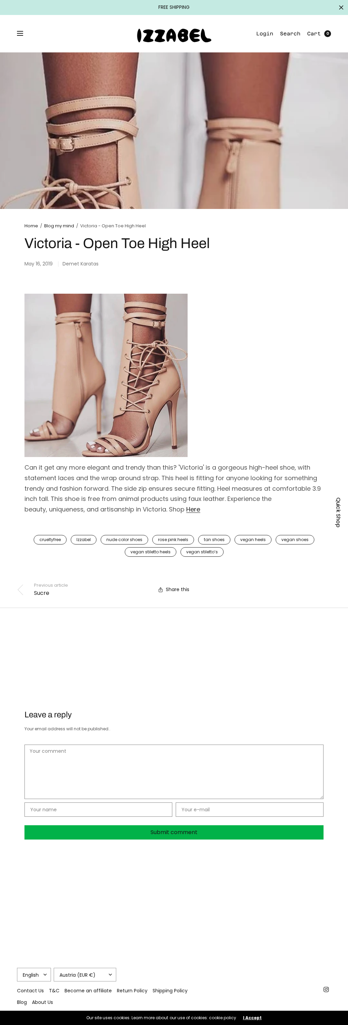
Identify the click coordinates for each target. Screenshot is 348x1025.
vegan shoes (295, 539)
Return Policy (132, 990)
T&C (54, 990)
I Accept (252, 1018)
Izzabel (83, 539)
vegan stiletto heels (150, 552)
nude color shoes (124, 539)
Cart (314, 33)
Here (193, 509)
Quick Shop (338, 512)
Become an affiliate (88, 990)
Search (290, 33)
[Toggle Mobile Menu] (24, 33)
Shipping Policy (170, 990)
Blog (22, 1002)
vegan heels (253, 539)
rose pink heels (173, 539)
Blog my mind (59, 226)
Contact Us (30, 990)
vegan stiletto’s (202, 552)
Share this (177, 589)
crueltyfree (50, 539)
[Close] (341, 7)
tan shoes (214, 539)
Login (264, 33)
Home (31, 226)
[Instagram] (326, 990)
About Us (42, 1002)
